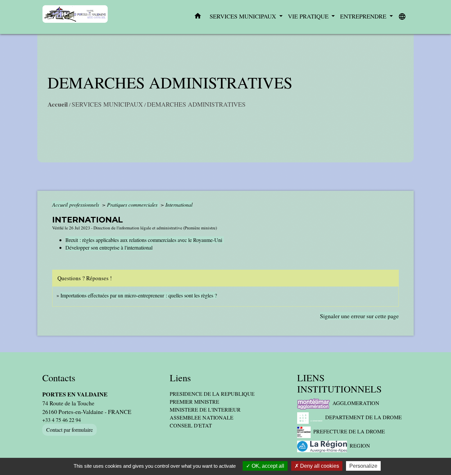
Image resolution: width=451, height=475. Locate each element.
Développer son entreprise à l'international (109, 247)
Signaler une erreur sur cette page (359, 316)
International (178, 204)
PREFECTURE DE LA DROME (349, 431)
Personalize (363, 466)
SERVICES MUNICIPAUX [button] (244, 16)
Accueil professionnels (76, 204)
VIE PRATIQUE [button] (309, 16)
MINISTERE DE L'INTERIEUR (205, 409)
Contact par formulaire (69, 429)
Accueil (58, 104)
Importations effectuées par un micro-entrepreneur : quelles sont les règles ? (138, 295)
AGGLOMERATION (355, 402)
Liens (180, 378)
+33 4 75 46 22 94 (61, 419)
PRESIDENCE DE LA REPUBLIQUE (212, 393)
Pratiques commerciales (133, 204)
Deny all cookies (319, 466)
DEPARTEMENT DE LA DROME (363, 417)
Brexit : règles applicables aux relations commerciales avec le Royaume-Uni (144, 239)
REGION (360, 445)
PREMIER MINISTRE (194, 401)
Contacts (58, 378)
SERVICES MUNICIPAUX (107, 104)
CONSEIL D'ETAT (191, 425)
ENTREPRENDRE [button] (364, 16)
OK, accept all (267, 466)
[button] (198, 17)
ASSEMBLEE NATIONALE (201, 417)
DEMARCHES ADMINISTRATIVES (196, 104)
